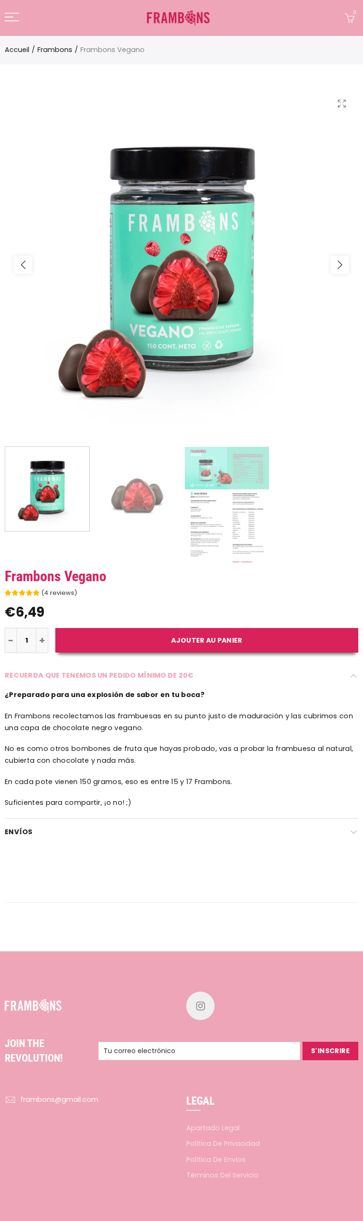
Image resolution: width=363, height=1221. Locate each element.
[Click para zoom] (342, 103)
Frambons (54, 49)
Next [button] (340, 265)
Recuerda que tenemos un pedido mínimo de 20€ (99, 675)
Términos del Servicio (222, 1175)
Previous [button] (23, 265)
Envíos (19, 832)
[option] (181, 265)
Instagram (200, 1006)
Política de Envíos (216, 1159)
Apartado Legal (213, 1128)
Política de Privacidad (223, 1143)
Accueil (17, 49)
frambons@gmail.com (59, 1099)
